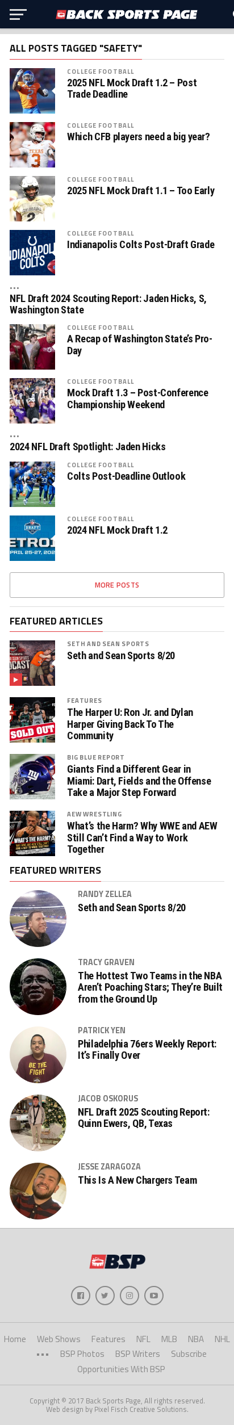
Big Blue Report (96, 757)
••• (15, 287)
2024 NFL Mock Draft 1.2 (117, 530)
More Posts (117, 584)
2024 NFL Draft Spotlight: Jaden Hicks (87, 446)
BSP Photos (82, 1353)
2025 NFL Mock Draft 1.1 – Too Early (140, 190)
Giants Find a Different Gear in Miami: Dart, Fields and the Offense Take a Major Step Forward (139, 781)
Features (84, 700)
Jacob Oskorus (108, 1099)
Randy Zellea (105, 894)
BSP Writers (137, 1353)
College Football (100, 71)
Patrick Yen (102, 1030)
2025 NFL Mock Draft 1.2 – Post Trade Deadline (132, 88)
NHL (222, 1339)
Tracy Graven (106, 962)
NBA (196, 1339)
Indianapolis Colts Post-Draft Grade (140, 244)
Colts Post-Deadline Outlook (126, 476)
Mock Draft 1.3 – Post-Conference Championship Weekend (137, 398)
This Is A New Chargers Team (137, 1180)
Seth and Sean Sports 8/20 (121, 655)
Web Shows (59, 1339)
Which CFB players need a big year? (138, 136)
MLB (169, 1339)
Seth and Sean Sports (108, 643)
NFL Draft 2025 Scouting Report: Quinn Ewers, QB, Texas (144, 1118)
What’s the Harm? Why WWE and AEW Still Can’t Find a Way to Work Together (142, 837)
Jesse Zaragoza (109, 1167)
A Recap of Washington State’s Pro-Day (139, 344)
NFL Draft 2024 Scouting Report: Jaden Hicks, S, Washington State (108, 304)
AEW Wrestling (94, 814)
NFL (143, 1339)
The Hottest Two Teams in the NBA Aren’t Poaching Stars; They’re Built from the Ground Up (150, 987)
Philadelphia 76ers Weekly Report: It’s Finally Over (147, 1049)
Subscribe (189, 1353)
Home (15, 1339)
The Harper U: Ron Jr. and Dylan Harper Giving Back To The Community (130, 724)
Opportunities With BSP (121, 1369)
